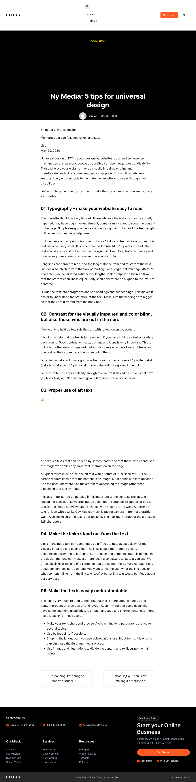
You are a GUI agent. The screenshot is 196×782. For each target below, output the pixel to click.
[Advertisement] (98, 67)
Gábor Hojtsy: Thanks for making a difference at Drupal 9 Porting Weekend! (128, 678)
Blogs (13, 15)
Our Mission (13, 753)
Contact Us (112, 777)
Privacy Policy (81, 777)
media (94, 40)
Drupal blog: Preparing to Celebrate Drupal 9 (66, 678)
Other (102, 40)
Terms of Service (97, 777)
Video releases (87, 753)
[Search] (184, 15)
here (70, 569)
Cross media (50, 762)
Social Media (13, 762)
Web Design (49, 749)
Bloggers (84, 749)
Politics (83, 762)
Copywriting (50, 757)
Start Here (12, 749)
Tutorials (84, 757)
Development (50, 753)
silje (43, 145)
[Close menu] (87, 6)
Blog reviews (13, 757)
